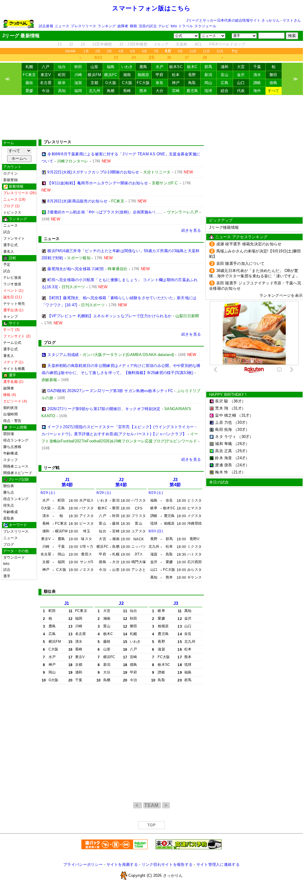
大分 (160, 90)
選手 (6, 576)
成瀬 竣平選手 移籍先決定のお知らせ (249, 244)
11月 (206, 51)
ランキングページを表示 (281, 295)
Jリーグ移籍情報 (224, 227)
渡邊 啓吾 (223, 465)
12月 (220, 51)
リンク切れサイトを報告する (167, 864)
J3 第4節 (175, 482)
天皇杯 (182, 44)
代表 (241, 90)
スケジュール (205, 26)
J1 (59, 44)
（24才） (241, 458)
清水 (257, 74)
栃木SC (176, 67)
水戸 (160, 67)
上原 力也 (223, 422)
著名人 (8, 251)
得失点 (8, 505)
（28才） (241, 443)
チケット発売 (14, 304)
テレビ (163, 26)
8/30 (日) (156, 531)
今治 (46, 90)
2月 (97, 51)
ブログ (8, 544)
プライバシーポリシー (83, 864)
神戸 (176, 82)
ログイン (10, 173)
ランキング (107, 26)
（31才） (238, 408)
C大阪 (127, 82)
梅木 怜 (221, 472)
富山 (225, 74)
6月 (144, 51)
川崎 (78, 74)
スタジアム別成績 (63, 354)
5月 (132, 51)
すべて (274, 90)
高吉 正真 (223, 451)
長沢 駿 (221, 401)
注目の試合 (148, 26)
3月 (109, 51)
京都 (95, 82)
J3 (82, 44)
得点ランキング (16, 440)
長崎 (127, 90)
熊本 (143, 90)
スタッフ (10, 460)
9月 (180, 51)
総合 (225, 90)
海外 (257, 90)
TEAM (152, 805)
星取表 (8, 518)
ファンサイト (14, 238)
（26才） (241, 451)
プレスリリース (83, 26)
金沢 (241, 74)
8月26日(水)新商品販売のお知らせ (77, 201)
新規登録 (10, 180)
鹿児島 (192, 90)
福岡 (78, 90)
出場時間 (10, 414)
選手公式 (10, 245)
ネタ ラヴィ (225, 436)
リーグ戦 (51, 467)
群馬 (208, 67)
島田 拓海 (223, 429)
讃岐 (257, 82)
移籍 (133, 26)
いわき (127, 67)
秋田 (78, 67)
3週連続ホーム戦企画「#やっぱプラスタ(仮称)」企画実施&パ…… (105, 212)
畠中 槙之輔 (225, 415)
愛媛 (29, 90)
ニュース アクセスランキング (241, 237)
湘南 (127, 74)
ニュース (62, 26)
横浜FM (94, 74)
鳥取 (192, 82)
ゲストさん (292, 20)
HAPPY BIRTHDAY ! (227, 394)
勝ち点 (8, 492)
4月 (121, 51)
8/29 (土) (48, 493)
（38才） (238, 401)
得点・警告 (12, 421)
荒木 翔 (221, 408)
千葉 (257, 67)
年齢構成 (10, 453)
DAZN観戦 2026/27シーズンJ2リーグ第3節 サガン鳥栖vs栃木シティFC (110, 391)
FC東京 (29, 74)
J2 (71, 44)
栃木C (192, 67)
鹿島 (143, 67)
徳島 (273, 82)
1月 (85, 51)
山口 (241, 82)
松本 (176, 74)
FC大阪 (143, 82)
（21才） (238, 472)
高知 (62, 90)
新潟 (208, 74)
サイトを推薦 (14, 369)
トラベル (185, 26)
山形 (95, 67)
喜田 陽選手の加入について (240, 263)
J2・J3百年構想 (133, 44)
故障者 (122, 26)
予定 (234, 51)
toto (174, 26)
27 (187, 57)
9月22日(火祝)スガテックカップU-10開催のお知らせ (93, 172)
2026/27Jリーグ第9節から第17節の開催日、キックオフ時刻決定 (103, 409)
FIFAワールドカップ (227, 44)
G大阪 (110, 82)
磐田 (273, 74)
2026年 (70, 51)
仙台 (62, 67)
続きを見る (191, 230)
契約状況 (10, 408)
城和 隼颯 (223, 443)
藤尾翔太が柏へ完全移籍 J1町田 (75, 269)
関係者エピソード (17, 473)
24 (134, 57)
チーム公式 (12, 343)
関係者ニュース (16, 466)
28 (205, 57)
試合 (6, 232)
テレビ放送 (12, 277)
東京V (46, 74)
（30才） (241, 422)
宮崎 (176, 90)
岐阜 (62, 82)
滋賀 (78, 82)
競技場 (8, 434)
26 (169, 57)
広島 (225, 82)
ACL (198, 44)
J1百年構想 (102, 44)
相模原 (143, 74)
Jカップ (161, 44)
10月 (192, 51)
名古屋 (46, 82)
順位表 (8, 486)
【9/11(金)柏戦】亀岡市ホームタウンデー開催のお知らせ (97, 183)
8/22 (98, 57)
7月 (156, 51)
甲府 (160, 74)
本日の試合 (219, 482)
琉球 (208, 90)
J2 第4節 (121, 482)
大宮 (241, 67)
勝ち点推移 (12, 447)
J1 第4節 (67, 482)
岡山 (208, 82)
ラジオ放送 (12, 284)
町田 (62, 74)
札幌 (29, 67)
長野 (192, 74)
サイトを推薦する (122, 864)
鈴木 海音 (223, 458)
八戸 (46, 67)
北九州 (95, 90)
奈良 (160, 82)
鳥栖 (111, 90)
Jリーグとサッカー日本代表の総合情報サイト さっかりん (233, 20)
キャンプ (10, 317)
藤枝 (29, 82)
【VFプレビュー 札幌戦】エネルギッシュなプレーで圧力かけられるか (109, 316)
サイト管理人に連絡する (218, 864)
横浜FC (110, 74)
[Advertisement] (151, 117)
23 (116, 57)
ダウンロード (14, 557)
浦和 (225, 67)
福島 (111, 67)
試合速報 (46, 26)
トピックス (12, 212)
